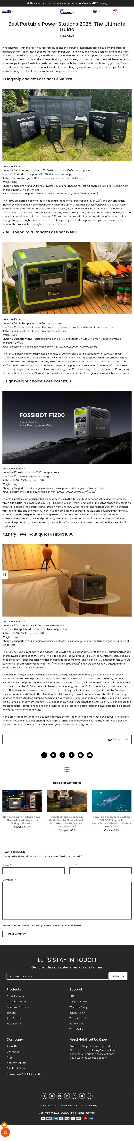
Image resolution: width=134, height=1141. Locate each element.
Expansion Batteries (18, 1007)
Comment (9, 879)
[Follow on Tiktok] (89, 1096)
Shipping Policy (78, 1001)
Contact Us (13, 1051)
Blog (9, 1057)
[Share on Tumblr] (72, 755)
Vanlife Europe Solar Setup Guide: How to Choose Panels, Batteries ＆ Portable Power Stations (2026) (67, 821)
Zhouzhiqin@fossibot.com (99, 1054)
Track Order (76, 1029)
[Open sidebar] (4, 574)
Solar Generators (16, 1001)
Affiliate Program (16, 1062)
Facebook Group (16, 1068)
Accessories (14, 1023)
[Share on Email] (90, 755)
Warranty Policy (78, 1007)
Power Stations (15, 996)
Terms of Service (79, 1018)
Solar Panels (14, 1018)
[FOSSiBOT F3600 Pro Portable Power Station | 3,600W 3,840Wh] (67, 125)
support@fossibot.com (105, 1046)
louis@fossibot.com (95, 1057)
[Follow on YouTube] (82, 1096)
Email (73, 865)
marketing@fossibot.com (102, 1050)
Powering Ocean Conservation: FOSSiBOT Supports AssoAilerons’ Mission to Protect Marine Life (111, 821)
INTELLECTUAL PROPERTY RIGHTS (23, 1073)
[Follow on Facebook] (44, 1096)
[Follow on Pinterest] (74, 1096)
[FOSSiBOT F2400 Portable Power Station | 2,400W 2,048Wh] (67, 278)
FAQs (72, 996)
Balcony (11, 1012)
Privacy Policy (69, 1105)
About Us (12, 1046)
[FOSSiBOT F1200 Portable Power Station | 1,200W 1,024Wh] (67, 427)
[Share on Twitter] (53, 755)
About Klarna (76, 1023)
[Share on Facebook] (44, 755)
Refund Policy (77, 1012)
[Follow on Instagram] (59, 1096)
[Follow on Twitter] (52, 1096)
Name (6, 865)
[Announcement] (67, 3)
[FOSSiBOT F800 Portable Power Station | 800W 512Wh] (67, 580)
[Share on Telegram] (81, 755)
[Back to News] (67, 769)
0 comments (120, 739)
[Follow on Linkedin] (67, 1096)
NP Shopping (100, 3)
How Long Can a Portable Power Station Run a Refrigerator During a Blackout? (22, 820)
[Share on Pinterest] (62, 755)
